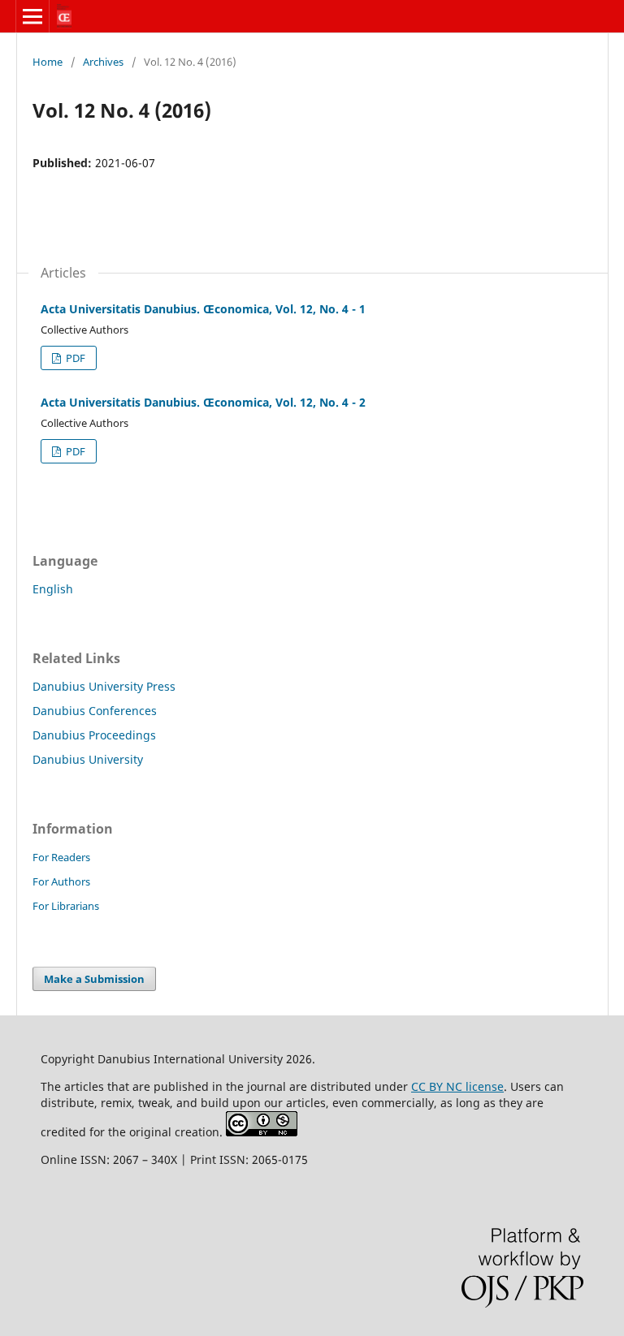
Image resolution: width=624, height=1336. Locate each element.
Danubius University (87, 759)
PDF (74, 358)
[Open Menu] (32, 16)
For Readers (61, 857)
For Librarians (65, 906)
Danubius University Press (104, 686)
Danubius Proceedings (94, 735)
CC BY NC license (457, 1086)
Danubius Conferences (94, 710)
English (52, 589)
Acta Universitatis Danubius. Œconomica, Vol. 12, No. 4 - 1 (203, 309)
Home (47, 61)
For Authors (61, 881)
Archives (103, 61)
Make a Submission (94, 979)
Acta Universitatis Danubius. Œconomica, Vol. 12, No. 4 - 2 (203, 402)
